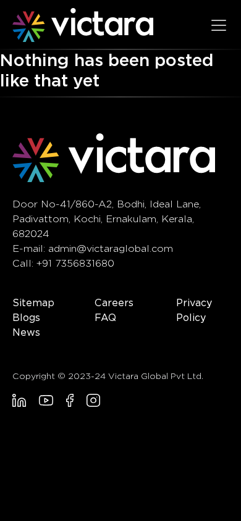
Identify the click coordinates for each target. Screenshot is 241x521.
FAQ (105, 317)
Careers (114, 303)
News (26, 332)
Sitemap (33, 303)
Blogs (26, 317)
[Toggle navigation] (219, 25)
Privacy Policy (194, 310)
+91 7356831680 (75, 263)
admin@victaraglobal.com (110, 248)
